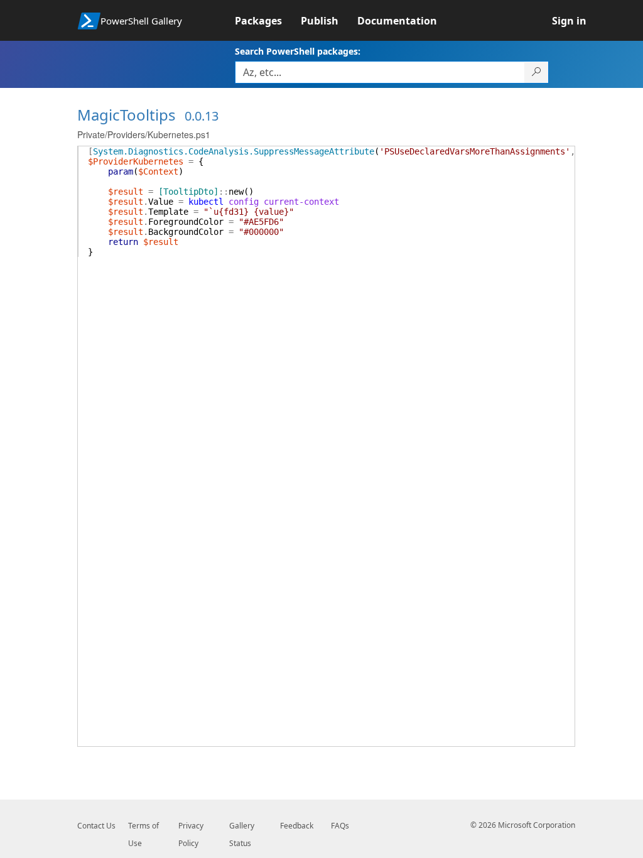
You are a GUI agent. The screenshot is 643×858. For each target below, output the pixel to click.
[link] (268, 21)
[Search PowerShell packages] (536, 72)
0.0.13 (202, 115)
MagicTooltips (126, 114)
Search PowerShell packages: (297, 51)
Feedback (296, 825)
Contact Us (96, 825)
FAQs (340, 825)
